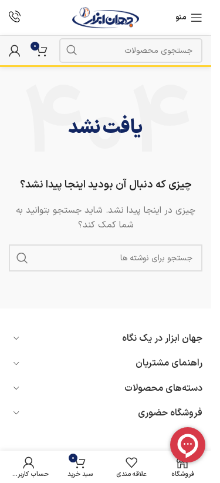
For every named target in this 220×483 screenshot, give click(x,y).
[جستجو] (71, 50)
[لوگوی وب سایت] (106, 17)
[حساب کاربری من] (14, 50)
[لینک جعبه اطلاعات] (15, 18)
